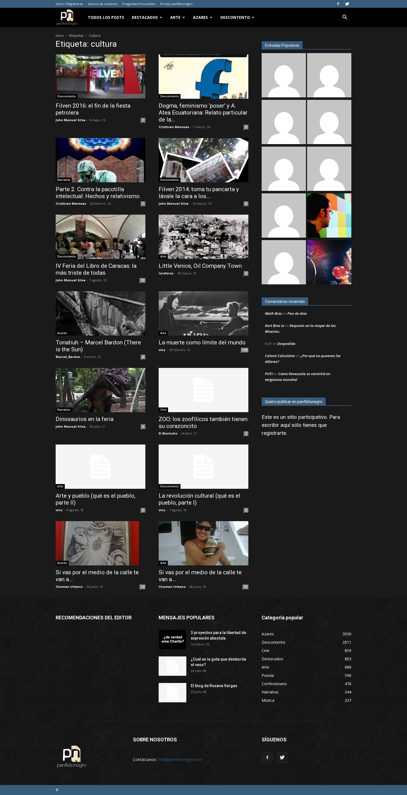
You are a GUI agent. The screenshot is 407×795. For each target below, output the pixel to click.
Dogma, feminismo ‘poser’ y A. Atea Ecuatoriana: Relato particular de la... (203, 112)
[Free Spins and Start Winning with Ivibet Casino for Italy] (329, 169)
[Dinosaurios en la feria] (100, 390)
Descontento (235, 17)
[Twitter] (347, 4)
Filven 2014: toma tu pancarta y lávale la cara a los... (199, 192)
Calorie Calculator (280, 355)
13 (245, 587)
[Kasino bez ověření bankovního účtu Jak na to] (329, 263)
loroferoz (166, 273)
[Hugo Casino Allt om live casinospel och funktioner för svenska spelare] (284, 123)
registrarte (274, 433)
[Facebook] (338, 4)
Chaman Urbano (69, 586)
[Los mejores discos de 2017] (329, 216)
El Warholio (168, 433)
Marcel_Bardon (68, 357)
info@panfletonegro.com (180, 759)
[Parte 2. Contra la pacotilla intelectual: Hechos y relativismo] (100, 160)
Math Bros (273, 313)
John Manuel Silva (71, 120)
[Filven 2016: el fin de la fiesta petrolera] (100, 76)
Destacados (145, 17)
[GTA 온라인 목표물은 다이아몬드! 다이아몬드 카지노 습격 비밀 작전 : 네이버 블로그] (329, 76)
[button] (344, 17)
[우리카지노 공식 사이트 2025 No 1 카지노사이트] (329, 123)
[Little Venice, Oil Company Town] (203, 237)
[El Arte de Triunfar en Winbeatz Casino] (284, 263)
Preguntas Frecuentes (138, 4)
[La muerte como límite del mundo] (203, 313)
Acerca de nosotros (102, 4)
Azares (200, 17)
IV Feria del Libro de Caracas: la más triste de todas (96, 269)
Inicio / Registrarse (69, 4)
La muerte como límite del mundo (202, 342)
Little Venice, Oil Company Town (200, 266)
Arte (175, 17)
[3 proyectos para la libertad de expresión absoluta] (172, 639)
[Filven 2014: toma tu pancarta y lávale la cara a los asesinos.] (203, 160)
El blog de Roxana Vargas (214, 686)
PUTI (269, 373)
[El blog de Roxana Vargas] (172, 692)
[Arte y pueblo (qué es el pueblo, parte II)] (100, 467)
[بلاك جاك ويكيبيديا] (284, 216)
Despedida (286, 343)
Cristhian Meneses (174, 127)
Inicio (60, 35)
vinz (162, 350)
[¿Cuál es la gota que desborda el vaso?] (172, 666)
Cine (163, 410)
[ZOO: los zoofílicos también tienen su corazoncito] (203, 390)
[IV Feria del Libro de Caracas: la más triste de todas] (100, 237)
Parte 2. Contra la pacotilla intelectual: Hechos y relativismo (98, 192)
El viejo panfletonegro (176, 4)
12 (142, 587)
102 (244, 350)
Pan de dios (297, 313)
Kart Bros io (274, 325)
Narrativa (63, 180)
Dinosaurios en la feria (85, 419)
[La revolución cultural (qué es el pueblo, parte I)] (203, 467)
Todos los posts (106, 17)
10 (142, 280)
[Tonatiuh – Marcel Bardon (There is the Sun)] (100, 313)
